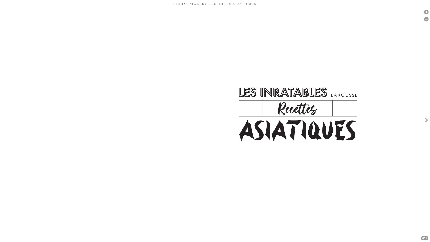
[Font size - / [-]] (426, 19)
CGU (424, 238)
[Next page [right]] (426, 121)
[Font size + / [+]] (426, 12)
